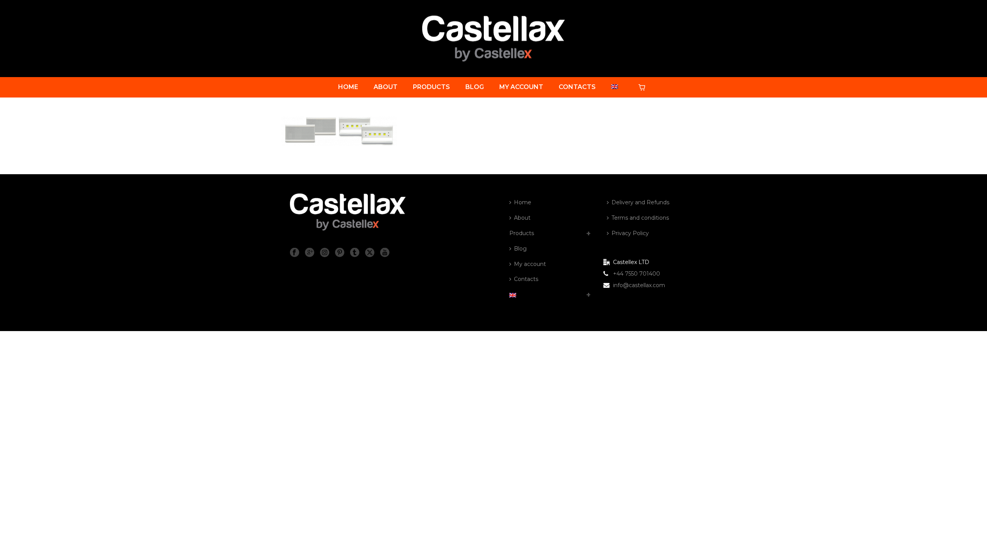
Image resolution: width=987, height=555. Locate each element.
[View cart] (643, 87)
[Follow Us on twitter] (369, 253)
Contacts (577, 87)
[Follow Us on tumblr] (354, 253)
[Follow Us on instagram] (324, 253)
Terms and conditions (640, 217)
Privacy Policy (630, 233)
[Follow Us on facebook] (294, 253)
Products (431, 87)
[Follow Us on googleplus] (309, 253)
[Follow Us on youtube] (384, 253)
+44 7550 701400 (636, 273)
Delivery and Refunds (640, 202)
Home (348, 87)
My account (521, 87)
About (385, 87)
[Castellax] (493, 38)
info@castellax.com (639, 285)
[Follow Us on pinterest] (339, 253)
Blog (474, 87)
